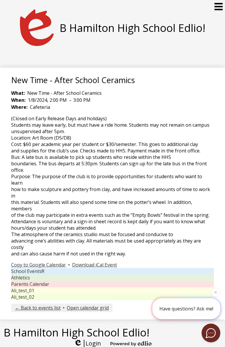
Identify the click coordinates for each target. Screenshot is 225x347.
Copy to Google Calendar (38, 265)
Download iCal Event (94, 265)
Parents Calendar (30, 284)
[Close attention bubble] (215, 292)
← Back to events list (38, 308)
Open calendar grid (88, 308)
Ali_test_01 (22, 290)
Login (93, 343)
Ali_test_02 (22, 297)
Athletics (20, 277)
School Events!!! (27, 271)
